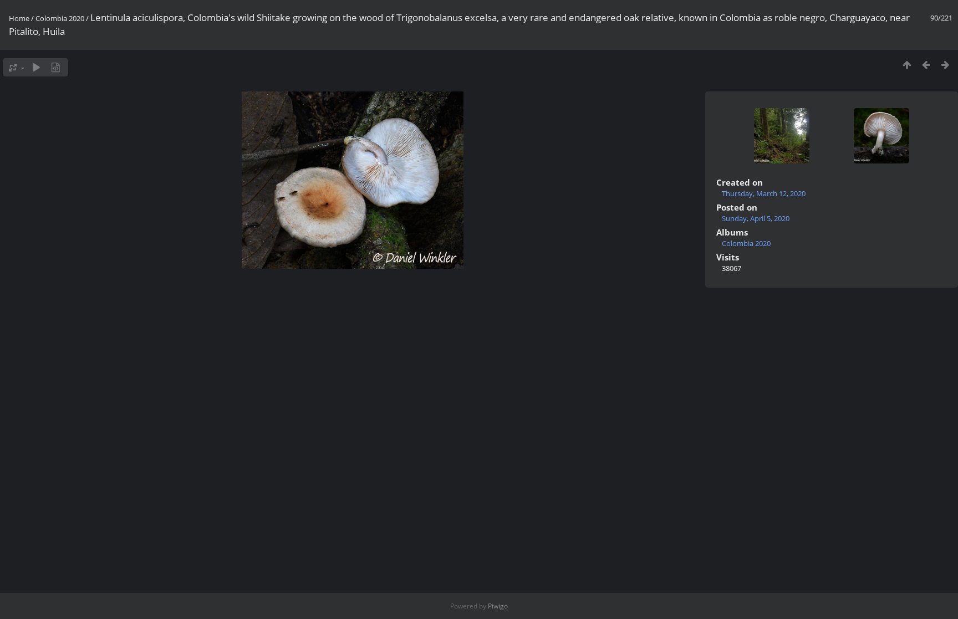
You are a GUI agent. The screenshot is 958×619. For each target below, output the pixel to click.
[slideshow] (36, 67)
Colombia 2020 (59, 18)
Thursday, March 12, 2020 (764, 193)
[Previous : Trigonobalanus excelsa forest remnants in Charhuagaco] (926, 64)
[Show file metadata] (55, 67)
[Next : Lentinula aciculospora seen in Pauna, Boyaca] (945, 64)
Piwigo (498, 606)
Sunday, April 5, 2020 (755, 218)
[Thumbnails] (906, 64)
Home (19, 18)
